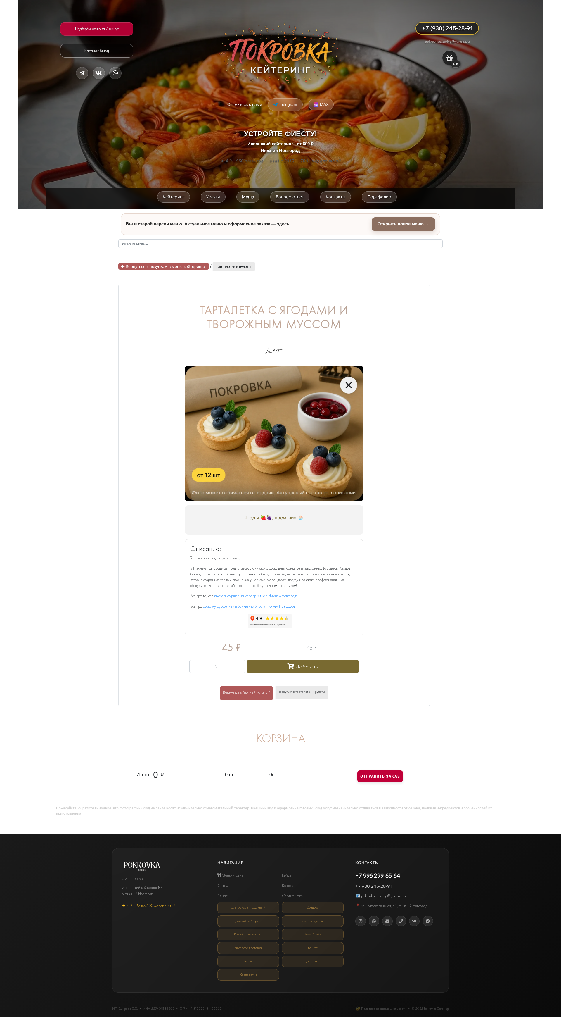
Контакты (289, 885)
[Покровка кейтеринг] (280, 53)
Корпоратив (248, 974)
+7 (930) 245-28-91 (447, 28)
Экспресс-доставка (248, 947)
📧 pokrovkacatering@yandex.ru (380, 896)
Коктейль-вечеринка (248, 934)
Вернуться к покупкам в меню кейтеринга (165, 266)
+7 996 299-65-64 (377, 875)
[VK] (99, 73)
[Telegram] (82, 73)
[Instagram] (360, 921)
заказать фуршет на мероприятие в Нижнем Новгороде (256, 595)
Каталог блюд (96, 50)
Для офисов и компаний (248, 907)
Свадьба (313, 907)
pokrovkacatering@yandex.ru (447, 41)
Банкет (313, 947)
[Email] (387, 921)
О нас (222, 895)
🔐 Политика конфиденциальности (381, 1008)
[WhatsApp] (374, 921)
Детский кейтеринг (248, 920)
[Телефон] (401, 921)
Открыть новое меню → (403, 223)
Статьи (223, 885)
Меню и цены (232, 875)
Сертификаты (293, 895)
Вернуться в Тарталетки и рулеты (301, 691)
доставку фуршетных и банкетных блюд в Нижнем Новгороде (249, 606)
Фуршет (248, 961)
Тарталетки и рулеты (233, 267)
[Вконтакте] (414, 921)
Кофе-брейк (312, 934)
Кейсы (287, 875)
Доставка (312, 961)
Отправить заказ (380, 776)
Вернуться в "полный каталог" (246, 692)
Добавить (306, 666)
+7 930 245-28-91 (373, 886)
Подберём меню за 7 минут (97, 28)
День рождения (312, 920)
